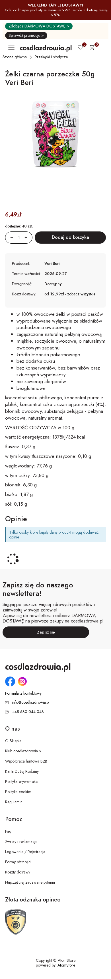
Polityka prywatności (21, 781)
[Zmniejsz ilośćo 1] (9, 237)
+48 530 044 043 (28, 711)
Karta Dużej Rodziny (22, 771)
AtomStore (66, 965)
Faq (8, 831)
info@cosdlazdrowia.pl (31, 702)
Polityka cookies (18, 792)
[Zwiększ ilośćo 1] (28, 237)
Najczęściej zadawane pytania (30, 882)
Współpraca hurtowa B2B (26, 761)
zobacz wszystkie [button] (81, 294)
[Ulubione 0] (80, 48)
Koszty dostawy (17, 872)
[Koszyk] (92, 48)
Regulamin (13, 802)
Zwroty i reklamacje (21, 841)
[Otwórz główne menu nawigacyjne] (12, 47)
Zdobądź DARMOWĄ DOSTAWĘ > (39, 26)
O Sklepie (13, 741)
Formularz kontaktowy (23, 693)
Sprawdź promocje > (26, 35)
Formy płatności (18, 862)
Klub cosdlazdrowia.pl (23, 751)
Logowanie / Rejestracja (25, 852)
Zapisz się (46, 632)
